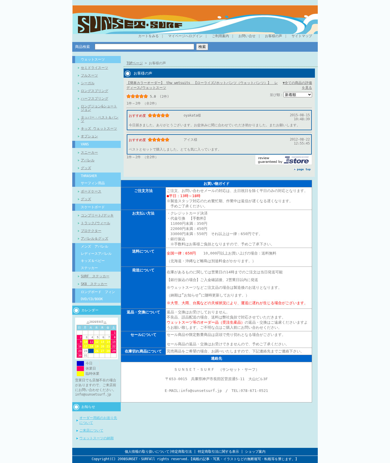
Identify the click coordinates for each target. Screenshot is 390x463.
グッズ (86, 168)
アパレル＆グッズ (94, 238)
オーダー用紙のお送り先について (98, 420)
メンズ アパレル (94, 246)
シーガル (88, 83)
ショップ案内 (255, 452)
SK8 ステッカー (94, 284)
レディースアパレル (96, 254)
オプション (89, 136)
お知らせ (88, 406)
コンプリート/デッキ (97, 215)
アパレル (88, 160)
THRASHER (89, 176)
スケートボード (93, 207)
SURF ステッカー (95, 276)
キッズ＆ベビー (93, 261)
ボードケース (91, 191)
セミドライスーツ (94, 68)
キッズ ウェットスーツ (99, 129)
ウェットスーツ (93, 59)
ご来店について (91, 430)
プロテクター (91, 231)
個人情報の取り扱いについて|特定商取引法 (158, 452)
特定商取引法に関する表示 (218, 452)
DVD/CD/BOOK (92, 299)
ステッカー (89, 268)
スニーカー (89, 153)
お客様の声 (273, 36)
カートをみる (148, 36)
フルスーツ (89, 75)
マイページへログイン (185, 36)
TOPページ (134, 63)
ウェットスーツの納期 (96, 438)
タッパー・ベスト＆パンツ (99, 119)
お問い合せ (247, 36)
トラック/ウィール (95, 223)
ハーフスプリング (94, 99)
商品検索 (82, 47)
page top (304, 169)
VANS (85, 144)
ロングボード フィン (98, 292)
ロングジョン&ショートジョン (99, 108)
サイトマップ (302, 36)
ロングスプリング (94, 91)
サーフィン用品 (93, 183)
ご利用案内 (220, 36)
